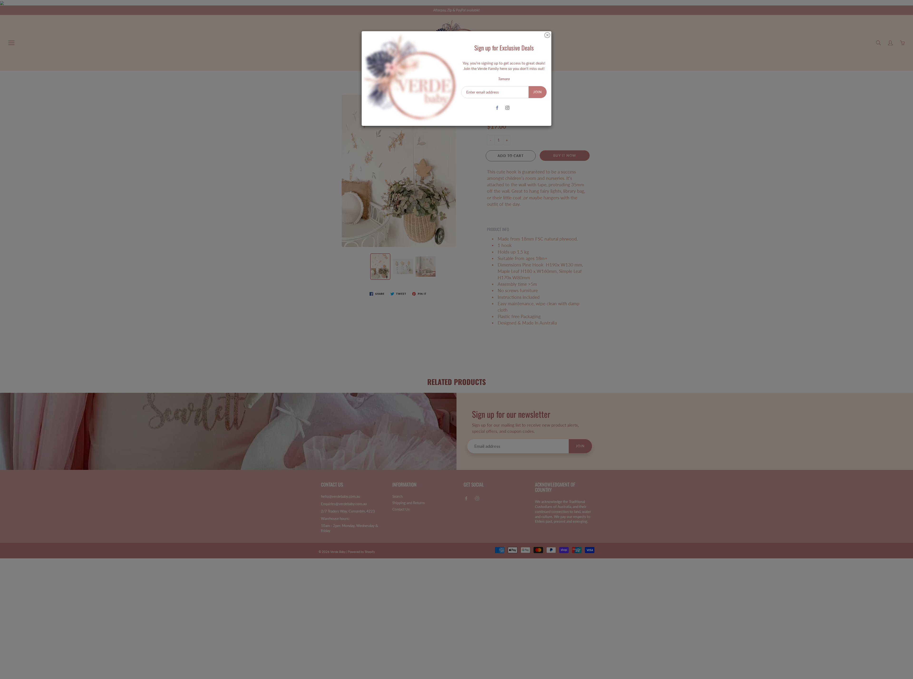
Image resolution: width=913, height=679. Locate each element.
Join (537, 92)
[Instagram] (507, 107)
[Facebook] (497, 107)
